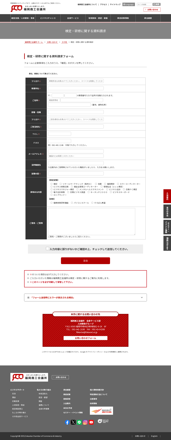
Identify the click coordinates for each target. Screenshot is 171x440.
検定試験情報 (123, 18)
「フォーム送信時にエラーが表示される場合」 (53, 297)
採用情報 (93, 403)
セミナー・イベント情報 (167, 227)
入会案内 (167, 196)
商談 (14, 397)
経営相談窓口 (17, 408)
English (154, 436)
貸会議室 (148, 18)
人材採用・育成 (18, 405)
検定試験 (66, 394)
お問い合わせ (152, 9)
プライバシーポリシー (96, 352)
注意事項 (93, 399)
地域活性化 (43, 393)
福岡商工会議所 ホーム (34, 42)
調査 (40, 401)
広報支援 (15, 401)
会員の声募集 (44, 408)
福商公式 (167, 243)
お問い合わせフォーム (85, 338)
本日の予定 (167, 211)
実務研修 (66, 399)
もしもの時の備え (19, 412)
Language (129, 4)
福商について (44, 405)
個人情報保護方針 (97, 389)
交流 (14, 393)
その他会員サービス (20, 416)
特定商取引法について (98, 394)
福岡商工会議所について (87, 4)
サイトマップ (115, 4)
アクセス (103, 4)
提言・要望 (43, 397)
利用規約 (112, 352)
